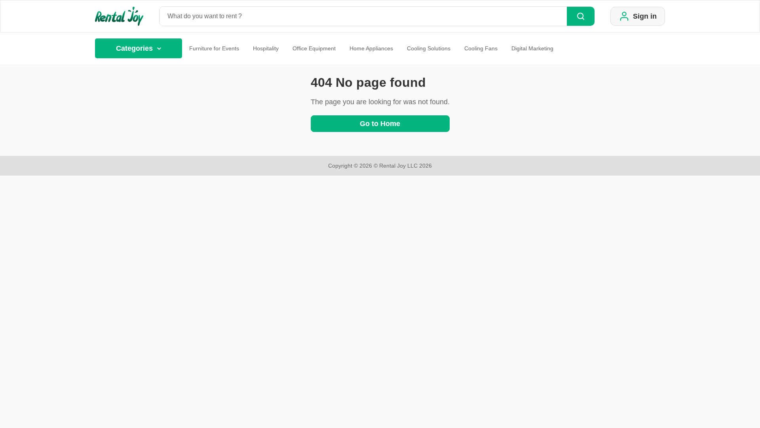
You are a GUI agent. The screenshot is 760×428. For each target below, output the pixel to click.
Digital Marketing (532, 48)
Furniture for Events (214, 48)
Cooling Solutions (428, 48)
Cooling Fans (481, 48)
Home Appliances (371, 48)
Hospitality (266, 48)
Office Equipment (314, 48)
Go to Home (380, 124)
